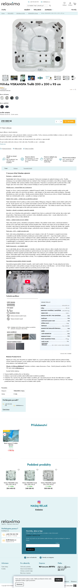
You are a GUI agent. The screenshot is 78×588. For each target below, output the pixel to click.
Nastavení (19, 584)
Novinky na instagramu (48, 557)
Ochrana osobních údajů (26, 571)
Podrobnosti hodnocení (5, 90)
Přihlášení (70, 5)
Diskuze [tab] (16, 168)
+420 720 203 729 (8, 404)
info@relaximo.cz (19, 368)
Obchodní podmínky (25, 567)
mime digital (69, 585)
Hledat (50, 5)
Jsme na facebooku (32, 557)
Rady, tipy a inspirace (25, 573)
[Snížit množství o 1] (59, 121)
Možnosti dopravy (6, 148)
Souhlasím (59, 580)
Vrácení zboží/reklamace (26, 569)
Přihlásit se (30, 549)
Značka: (73, 89)
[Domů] (4, 13)
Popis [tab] (6, 168)
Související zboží (28, 168)
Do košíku (71, 122)
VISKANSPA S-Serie (19, 391)
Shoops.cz (73, 581)
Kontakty (4, 569)
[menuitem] (4, 10)
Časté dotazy (6, 409)
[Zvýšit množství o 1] (61, 121)
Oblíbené (64, 5)
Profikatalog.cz (65, 581)
